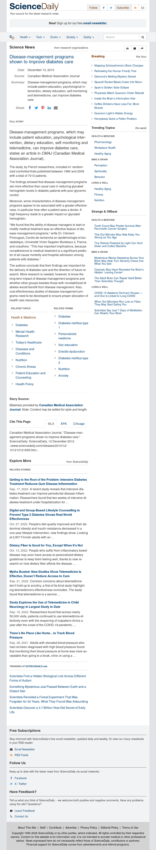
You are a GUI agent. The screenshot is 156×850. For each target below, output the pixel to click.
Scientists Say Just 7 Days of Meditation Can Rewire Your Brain (118, 311)
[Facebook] (30, 108)
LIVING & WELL (100, 182)
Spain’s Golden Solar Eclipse (111, 87)
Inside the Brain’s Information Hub (114, 98)
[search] (142, 37)
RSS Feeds (21, 755)
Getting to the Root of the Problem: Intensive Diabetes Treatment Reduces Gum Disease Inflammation (48, 481)
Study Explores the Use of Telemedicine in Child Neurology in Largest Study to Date (44, 604)
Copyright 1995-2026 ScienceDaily (33, 833)
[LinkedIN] (49, 108)
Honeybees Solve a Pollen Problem (115, 119)
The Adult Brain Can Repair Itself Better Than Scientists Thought (118, 279)
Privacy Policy (88, 827)
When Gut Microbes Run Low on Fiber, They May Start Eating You (117, 303)
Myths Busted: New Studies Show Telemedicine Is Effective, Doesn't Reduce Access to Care (45, 573)
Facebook (21, 778)
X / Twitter (21, 784)
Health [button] (24, 37)
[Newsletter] (142, 7)
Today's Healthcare (29, 342)
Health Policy (25, 384)
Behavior (99, 177)
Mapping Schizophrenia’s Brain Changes (118, 65)
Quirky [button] (88, 37)
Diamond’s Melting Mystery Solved (115, 76)
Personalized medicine (67, 336)
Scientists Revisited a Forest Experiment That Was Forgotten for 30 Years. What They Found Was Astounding (49, 699)
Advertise (71, 827)
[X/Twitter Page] (111, 7)
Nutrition (21, 360)
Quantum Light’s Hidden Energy (113, 113)
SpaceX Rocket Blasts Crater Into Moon (118, 82)
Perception (100, 165)
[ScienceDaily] (34, 6)
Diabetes (22, 325)
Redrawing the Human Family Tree (115, 71)
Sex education (68, 345)
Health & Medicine (23, 317)
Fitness (98, 194)
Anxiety (63, 375)
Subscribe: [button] (123, 7)
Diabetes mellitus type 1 (73, 325)
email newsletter (95, 23)
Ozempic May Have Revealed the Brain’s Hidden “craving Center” (119, 271)
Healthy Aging (102, 153)
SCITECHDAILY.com (36, 666)
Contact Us (21, 816)
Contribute (55, 827)
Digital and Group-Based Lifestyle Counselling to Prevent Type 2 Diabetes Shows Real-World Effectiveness (45, 514)
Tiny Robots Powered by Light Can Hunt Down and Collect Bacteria (118, 244)
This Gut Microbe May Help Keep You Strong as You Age (117, 235)
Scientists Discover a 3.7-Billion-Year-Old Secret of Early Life (47, 709)
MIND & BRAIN (100, 159)
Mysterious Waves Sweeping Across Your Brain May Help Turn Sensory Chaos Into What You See (119, 260)
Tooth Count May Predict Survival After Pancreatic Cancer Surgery (117, 227)
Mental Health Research (25, 333)
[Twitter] (36, 108)
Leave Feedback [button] (25, 810)
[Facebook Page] (103, 7)
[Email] (55, 108)
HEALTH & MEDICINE (103, 136)
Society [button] (71, 37)
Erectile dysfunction (71, 351)
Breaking (98, 56)
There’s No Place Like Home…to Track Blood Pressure (42, 635)
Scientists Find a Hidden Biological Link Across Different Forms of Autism (48, 678)
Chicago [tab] (79, 423)
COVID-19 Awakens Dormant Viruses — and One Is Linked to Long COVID (118, 294)
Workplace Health (105, 147)
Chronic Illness (26, 366)
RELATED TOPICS (21, 308)
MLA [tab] (51, 423)
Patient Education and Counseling (30, 375)
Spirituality (100, 171)
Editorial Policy (109, 827)
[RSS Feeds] (135, 7)
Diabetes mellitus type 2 (73, 360)
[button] (128, 48)
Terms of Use (130, 827)
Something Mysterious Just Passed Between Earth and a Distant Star (48, 688)
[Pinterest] (43, 108)
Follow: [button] (93, 7)
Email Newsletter (25, 749)
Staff (42, 827)
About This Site (27, 827)
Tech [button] (39, 37)
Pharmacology (103, 142)
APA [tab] (64, 423)
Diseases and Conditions (25, 351)
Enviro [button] (54, 37)
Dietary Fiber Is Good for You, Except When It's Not (46, 545)
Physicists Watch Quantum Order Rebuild (119, 93)
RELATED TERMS (63, 308)
